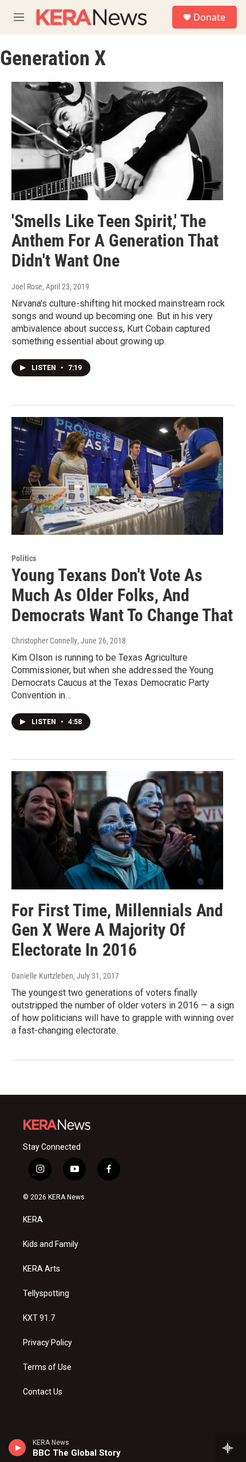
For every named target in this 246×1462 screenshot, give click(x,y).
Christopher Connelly (44, 640)
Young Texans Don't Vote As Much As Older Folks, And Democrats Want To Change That (122, 595)
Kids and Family (50, 1244)
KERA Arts (41, 1269)
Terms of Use (47, 1367)
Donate (209, 17)
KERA (33, 1219)
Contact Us (42, 1392)
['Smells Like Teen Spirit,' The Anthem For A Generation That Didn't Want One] (117, 141)
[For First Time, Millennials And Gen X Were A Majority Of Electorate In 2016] (117, 830)
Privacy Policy (47, 1342)
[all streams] (231, 1447)
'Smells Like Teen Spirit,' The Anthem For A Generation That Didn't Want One (115, 241)
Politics (23, 558)
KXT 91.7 (39, 1318)
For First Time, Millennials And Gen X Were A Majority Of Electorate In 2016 (117, 930)
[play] (17, 1447)
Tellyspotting (46, 1293)
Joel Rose (26, 286)
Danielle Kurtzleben (42, 975)
